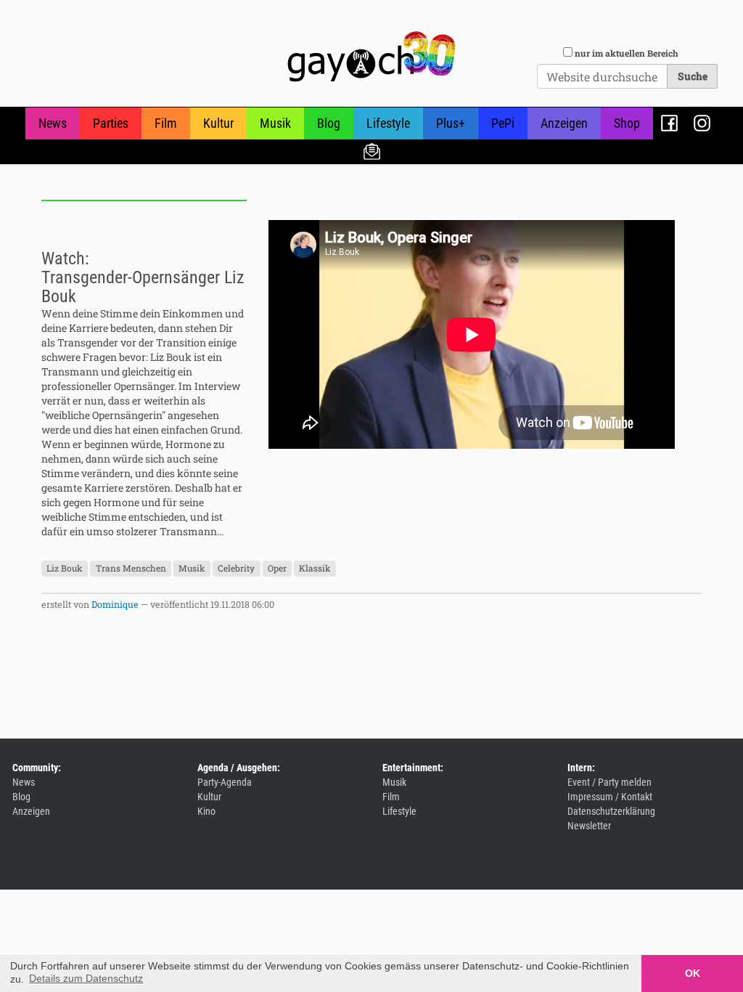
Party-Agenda (224, 782)
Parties (110, 123)
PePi (502, 123)
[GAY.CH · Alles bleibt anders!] (371, 56)
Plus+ (450, 123)
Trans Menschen (131, 568)
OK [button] (692, 973)
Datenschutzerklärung (611, 811)
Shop (627, 123)
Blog (328, 123)
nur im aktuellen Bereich (626, 53)
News (52, 123)
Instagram (702, 123)
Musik (275, 123)
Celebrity (236, 568)
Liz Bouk (64, 568)
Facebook (669, 123)
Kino (206, 811)
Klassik (315, 568)
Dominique (115, 604)
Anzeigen (564, 123)
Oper (277, 568)
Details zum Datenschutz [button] (86, 978)
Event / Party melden (609, 782)
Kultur (218, 123)
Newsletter (372, 150)
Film (166, 123)
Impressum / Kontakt (609, 796)
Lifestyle (388, 123)
